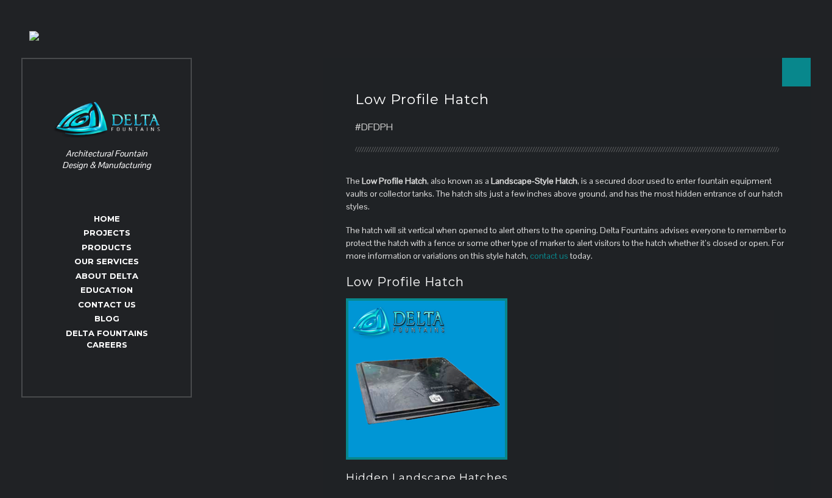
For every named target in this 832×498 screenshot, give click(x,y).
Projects (106, 232)
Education (106, 290)
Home (107, 218)
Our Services (106, 261)
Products (107, 247)
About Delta (107, 276)
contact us (549, 255)
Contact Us (107, 304)
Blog (106, 318)
